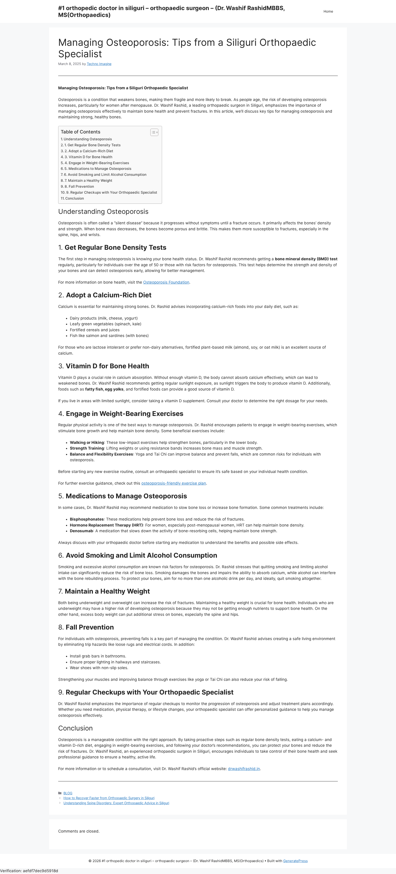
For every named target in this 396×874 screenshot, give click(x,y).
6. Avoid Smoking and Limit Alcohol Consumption (105, 174)
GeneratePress (295, 861)
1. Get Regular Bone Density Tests (92, 145)
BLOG (67, 793)
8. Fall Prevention (79, 186)
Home (328, 11)
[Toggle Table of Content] (152, 132)
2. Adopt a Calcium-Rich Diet (89, 151)
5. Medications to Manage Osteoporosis (97, 168)
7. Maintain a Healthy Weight (88, 180)
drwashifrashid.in (244, 768)
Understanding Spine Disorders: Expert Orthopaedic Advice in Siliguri (116, 803)
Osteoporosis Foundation (166, 282)
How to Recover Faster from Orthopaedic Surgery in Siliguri (108, 798)
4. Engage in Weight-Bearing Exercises (97, 163)
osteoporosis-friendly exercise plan (173, 483)
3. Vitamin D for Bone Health (88, 157)
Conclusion (74, 198)
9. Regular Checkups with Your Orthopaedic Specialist (111, 192)
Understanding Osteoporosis (88, 139)
